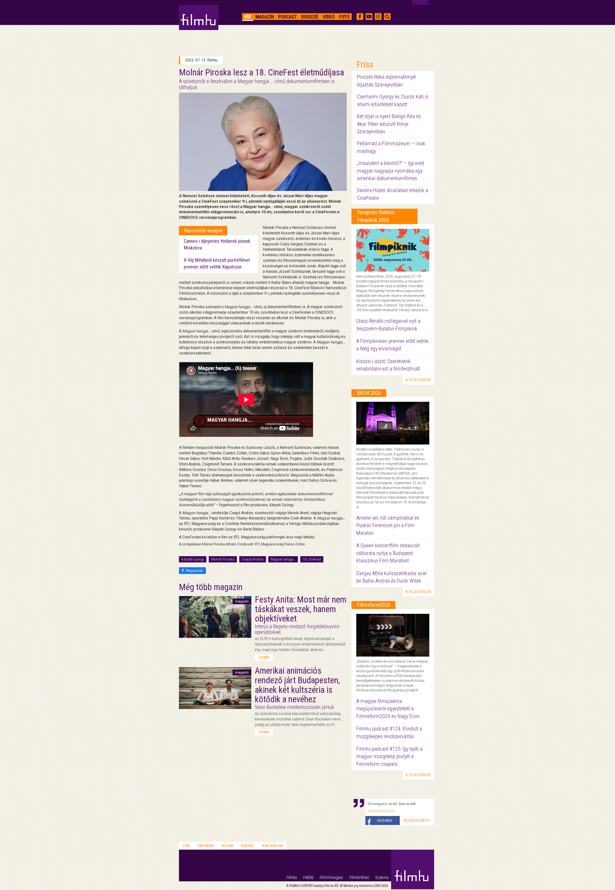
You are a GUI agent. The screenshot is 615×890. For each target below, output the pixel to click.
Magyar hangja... (283, 559)
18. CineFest (312, 559)
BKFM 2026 (369, 393)
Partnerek (206, 846)
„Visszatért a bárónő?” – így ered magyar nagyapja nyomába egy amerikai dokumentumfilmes (390, 170)
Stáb (186, 846)
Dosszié (309, 17)
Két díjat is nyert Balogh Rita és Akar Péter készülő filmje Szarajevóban (389, 123)
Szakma (381, 877)
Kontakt (247, 846)
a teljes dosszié (418, 380)
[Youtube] (369, 16)
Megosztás (194, 571)
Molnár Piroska (222, 559)
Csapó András (253, 559)
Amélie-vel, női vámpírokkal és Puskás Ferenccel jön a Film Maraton (387, 525)
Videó (329, 17)
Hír (247, 17)
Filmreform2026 (373, 605)
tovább (263, 657)
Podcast (287, 17)
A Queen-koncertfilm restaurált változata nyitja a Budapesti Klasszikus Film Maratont (388, 553)
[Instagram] (378, 16)
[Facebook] (359, 16)
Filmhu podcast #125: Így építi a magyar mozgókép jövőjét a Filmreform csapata (389, 756)
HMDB (308, 877)
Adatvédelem (272, 846)
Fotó (344, 17)
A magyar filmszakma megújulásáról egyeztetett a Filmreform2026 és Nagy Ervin (388, 708)
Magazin (264, 17)
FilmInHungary (331, 877)
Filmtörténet (359, 877)
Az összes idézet (417, 821)
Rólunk (228, 846)
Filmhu (292, 877)
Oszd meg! (384, 821)
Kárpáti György (192, 559)
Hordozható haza (381, 811)
